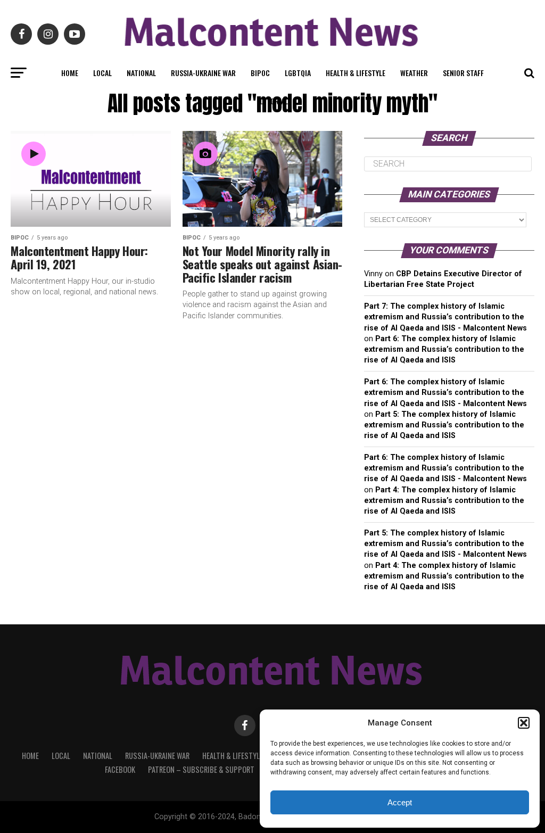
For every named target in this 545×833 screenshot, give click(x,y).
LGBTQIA (298, 72)
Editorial (272, 100)
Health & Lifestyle (355, 72)
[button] (523, 722)
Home (69, 72)
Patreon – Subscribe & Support (201, 769)
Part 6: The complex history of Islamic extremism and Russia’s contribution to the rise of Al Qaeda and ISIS (444, 349)
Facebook (120, 769)
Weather (414, 72)
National (141, 72)
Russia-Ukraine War (203, 72)
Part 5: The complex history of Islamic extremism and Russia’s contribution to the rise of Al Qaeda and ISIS (444, 425)
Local (102, 72)
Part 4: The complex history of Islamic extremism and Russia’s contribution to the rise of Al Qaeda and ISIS (444, 500)
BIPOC (260, 72)
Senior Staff (463, 72)
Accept (399, 802)
